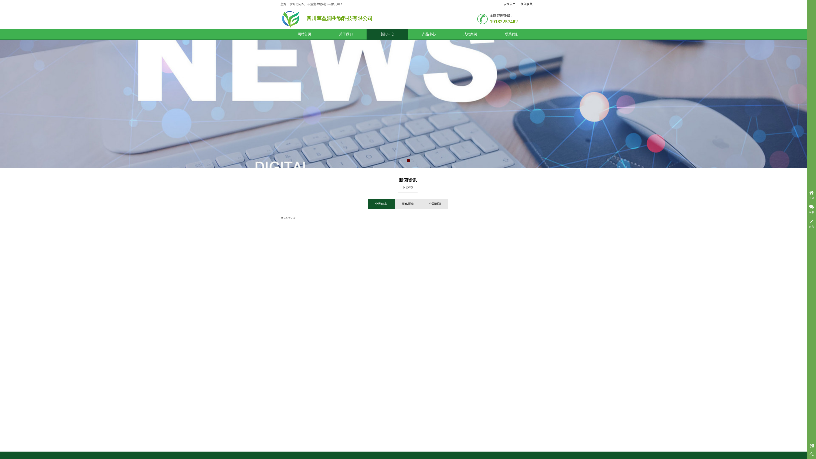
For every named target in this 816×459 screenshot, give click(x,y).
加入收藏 (527, 4)
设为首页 (510, 4)
